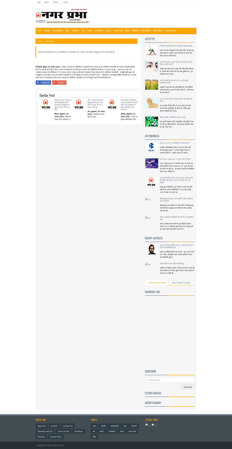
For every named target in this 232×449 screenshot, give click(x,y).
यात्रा (108, 30)
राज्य (39, 30)
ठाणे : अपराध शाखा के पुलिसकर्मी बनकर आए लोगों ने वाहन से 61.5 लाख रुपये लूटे (95, 103)
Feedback (79, 431)
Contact (56, 2)
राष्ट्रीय (47, 30)
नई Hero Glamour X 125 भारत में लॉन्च (175, 159)
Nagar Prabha (58, 445)
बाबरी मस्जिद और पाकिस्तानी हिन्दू (172, 263)
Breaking (50, 41)
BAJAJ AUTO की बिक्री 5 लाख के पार (175, 143)
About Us (42, 426)
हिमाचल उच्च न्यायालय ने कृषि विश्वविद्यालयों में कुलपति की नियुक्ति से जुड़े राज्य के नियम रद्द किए (63, 105)
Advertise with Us (45, 431)
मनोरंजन (75, 30)
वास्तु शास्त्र (170, 30)
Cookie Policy (55, 436)
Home (39, 2)
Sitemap (41, 436)
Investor (54, 426)
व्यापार (89, 30)
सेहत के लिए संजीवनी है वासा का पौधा (173, 117)
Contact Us (68, 426)
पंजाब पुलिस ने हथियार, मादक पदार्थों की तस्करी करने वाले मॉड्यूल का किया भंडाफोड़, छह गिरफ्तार (129, 105)
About (46, 2)
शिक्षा (127, 30)
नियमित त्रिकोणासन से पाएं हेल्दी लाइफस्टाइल (176, 46)
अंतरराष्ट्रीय (58, 30)
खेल (67, 30)
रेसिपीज (135, 30)
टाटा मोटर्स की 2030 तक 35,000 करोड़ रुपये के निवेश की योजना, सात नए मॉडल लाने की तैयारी (176, 180)
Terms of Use (63, 431)
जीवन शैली (145, 30)
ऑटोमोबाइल (158, 30)
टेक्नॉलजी (99, 30)
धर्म (83, 30)
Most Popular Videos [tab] (157, 282)
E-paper (65, 2)
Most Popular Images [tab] (181, 282)
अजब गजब (118, 30)
